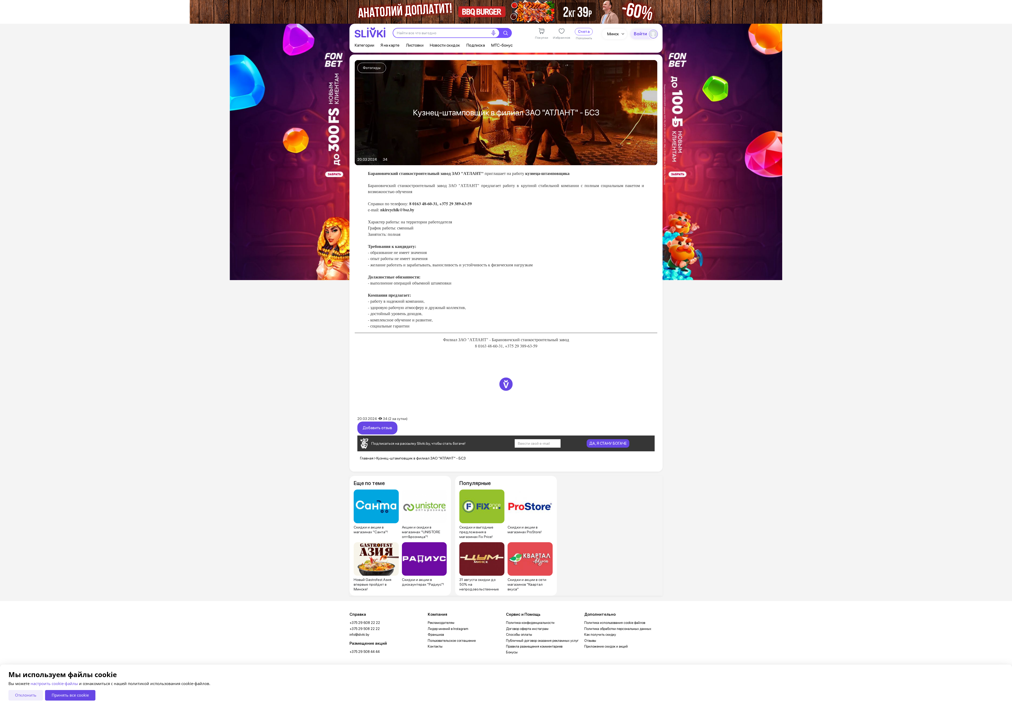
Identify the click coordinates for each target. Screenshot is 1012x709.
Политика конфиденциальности (530, 623)
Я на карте (390, 45)
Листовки (415, 45)
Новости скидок (445, 45)
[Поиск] (505, 33)
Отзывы (590, 641)
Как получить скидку (600, 635)
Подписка (475, 45)
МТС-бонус (502, 45)
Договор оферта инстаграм (527, 629)
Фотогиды (372, 68)
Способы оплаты (519, 635)
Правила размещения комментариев (534, 646)
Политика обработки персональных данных (617, 629)
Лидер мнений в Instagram (448, 629)
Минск (613, 33)
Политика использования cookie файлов (614, 623)
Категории (364, 45)
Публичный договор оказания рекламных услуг (542, 641)
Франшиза (436, 635)
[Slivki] (370, 32)
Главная (366, 458)
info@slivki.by (359, 635)
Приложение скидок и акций (606, 646)
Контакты (435, 646)
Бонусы (512, 652)
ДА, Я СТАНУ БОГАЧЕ (608, 443)
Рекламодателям (441, 623)
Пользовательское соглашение (452, 641)
